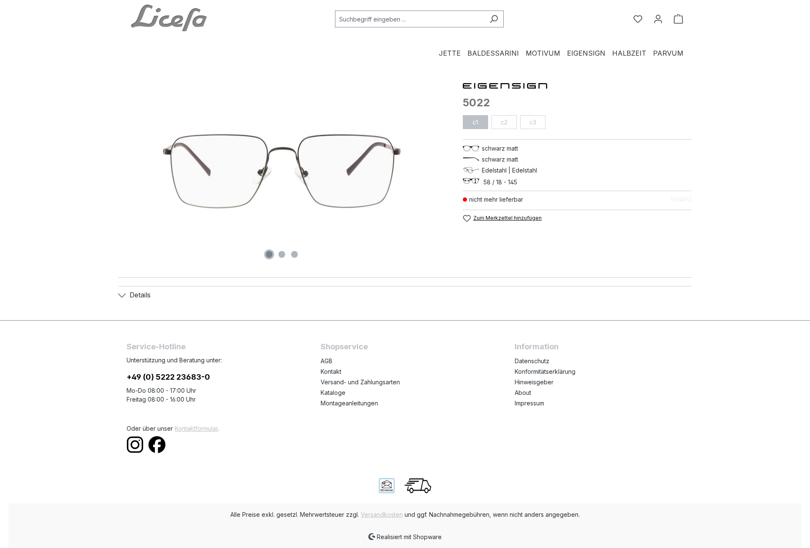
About (523, 392)
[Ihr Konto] (658, 19)
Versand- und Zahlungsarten (360, 382)
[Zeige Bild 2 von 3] (281, 254)
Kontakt (331, 371)
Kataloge (333, 392)
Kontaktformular (196, 428)
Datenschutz (532, 360)
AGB (326, 360)
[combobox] (409, 19)
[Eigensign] (577, 85)
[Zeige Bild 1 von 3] (269, 254)
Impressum (529, 403)
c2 (504, 122)
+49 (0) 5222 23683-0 (168, 377)
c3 (532, 122)
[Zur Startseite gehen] (169, 17)
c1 (475, 122)
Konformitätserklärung (545, 371)
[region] (282, 171)
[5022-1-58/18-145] (282, 171)
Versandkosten (382, 514)
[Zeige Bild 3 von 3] (294, 254)
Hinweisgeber (534, 382)
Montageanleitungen (349, 403)
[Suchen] (494, 19)
